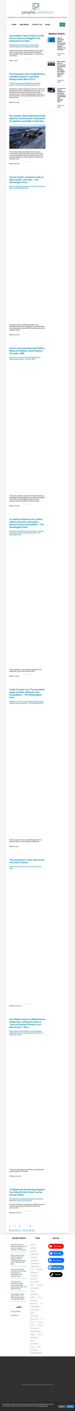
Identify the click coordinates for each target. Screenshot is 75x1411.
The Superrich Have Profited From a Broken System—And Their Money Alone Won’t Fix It (27, 77)
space (32, 1340)
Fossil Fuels (34, 1303)
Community (39, 1269)
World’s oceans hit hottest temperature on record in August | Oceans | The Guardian (61, 43)
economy (39, 1285)
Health (32, 1313)
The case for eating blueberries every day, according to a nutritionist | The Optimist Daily (61, 95)
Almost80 (33, 1245)
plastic (33, 1322)
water (39, 1347)
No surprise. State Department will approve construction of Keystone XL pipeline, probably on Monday (27, 118)
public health (34, 1328)
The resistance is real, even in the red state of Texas (26, 861)
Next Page (22, 1230)
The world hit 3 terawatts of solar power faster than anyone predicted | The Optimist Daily (19, 1285)
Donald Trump (35, 1282)
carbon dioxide (35, 1254)
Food (39, 1297)
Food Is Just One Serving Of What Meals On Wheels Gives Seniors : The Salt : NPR (26, 351)
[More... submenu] (51, 24)
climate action (35, 1263)
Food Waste (34, 1300)
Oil (42, 1319)
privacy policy (42, 1406)
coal (32, 1269)
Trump (32, 1347)
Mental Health (35, 1319)
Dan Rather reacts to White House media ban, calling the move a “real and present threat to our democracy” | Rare (27, 1023)
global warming (35, 1306)
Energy (33, 1291)
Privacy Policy (16, 1311)
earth (32, 1285)
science (33, 1334)
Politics (33, 1325)
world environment (36, 1353)
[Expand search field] (62, 25)
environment (34, 1294)
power (40, 1325)
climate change (35, 1266)
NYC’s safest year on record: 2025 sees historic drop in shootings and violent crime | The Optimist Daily (61, 69)
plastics (40, 1322)
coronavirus (34, 1275)
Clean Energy (34, 1260)
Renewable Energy (36, 1331)
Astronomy (34, 1248)
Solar (39, 1334)
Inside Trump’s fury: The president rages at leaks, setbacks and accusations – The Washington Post (27, 693)
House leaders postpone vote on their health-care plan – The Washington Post (26, 180)
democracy (34, 1279)
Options (62, 1406)
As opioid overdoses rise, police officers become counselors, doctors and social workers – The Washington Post (26, 523)
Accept (70, 1406)
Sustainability (34, 1343)
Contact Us (14, 1315)
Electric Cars (34, 1288)
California (33, 1251)
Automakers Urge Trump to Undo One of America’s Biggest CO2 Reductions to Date (26, 38)
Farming (33, 1297)
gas (42, 1303)
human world (34, 1316)
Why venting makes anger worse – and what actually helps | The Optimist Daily (18, 1296)
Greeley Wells (35, 1309)
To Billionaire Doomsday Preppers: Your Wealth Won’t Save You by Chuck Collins (27, 1192)
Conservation (34, 1272)
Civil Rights (34, 1257)
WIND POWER (34, 1350)
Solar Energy (34, 1337)
